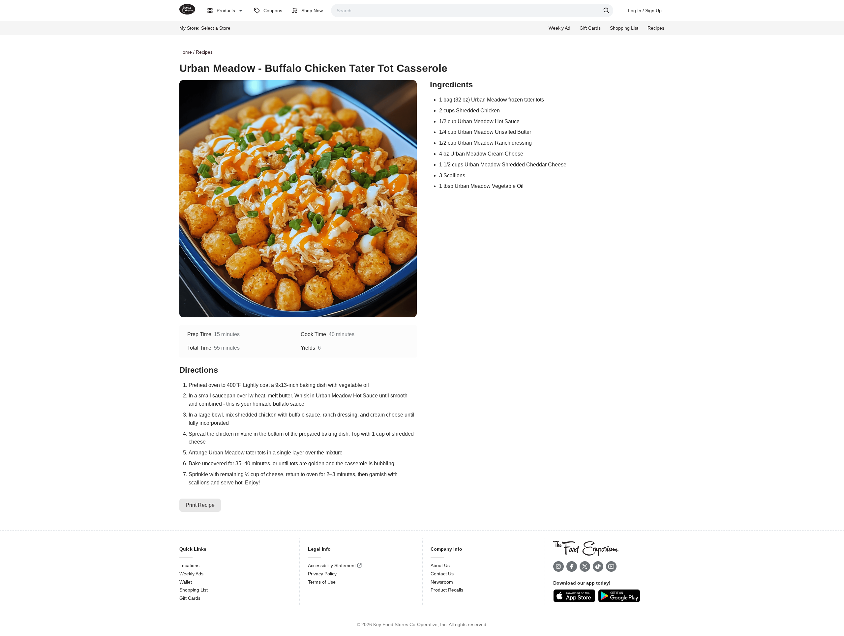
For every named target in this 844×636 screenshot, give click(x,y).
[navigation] (422, 52)
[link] (187, 9)
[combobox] (472, 10)
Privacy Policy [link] (322, 573)
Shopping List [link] (193, 590)
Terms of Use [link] (322, 582)
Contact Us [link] (442, 573)
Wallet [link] (185, 582)
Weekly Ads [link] (191, 573)
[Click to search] (607, 10)
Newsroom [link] (442, 582)
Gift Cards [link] (189, 598)
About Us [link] (440, 565)
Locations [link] (189, 565)
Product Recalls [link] (447, 590)
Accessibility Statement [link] (332, 565)
